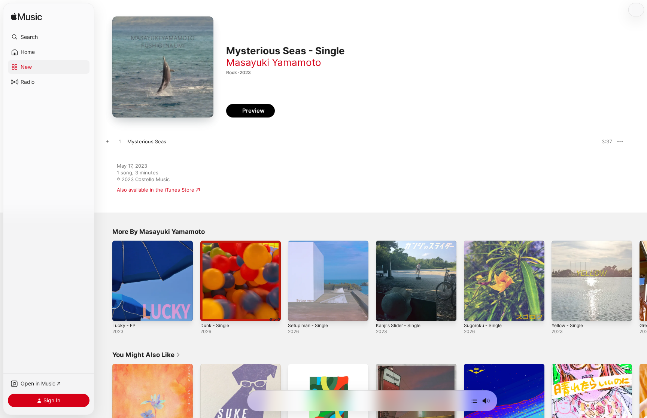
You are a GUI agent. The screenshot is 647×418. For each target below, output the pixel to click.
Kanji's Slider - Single (400, 244)
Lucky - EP (124, 244)
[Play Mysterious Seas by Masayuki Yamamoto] (119, 141)
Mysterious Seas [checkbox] (146, 141)
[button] (48, 37)
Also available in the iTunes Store (155, 190)
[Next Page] (639, 280)
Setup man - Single (310, 244)
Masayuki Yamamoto (273, 62)
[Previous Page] (105, 280)
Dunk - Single (216, 244)
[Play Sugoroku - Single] (473, 311)
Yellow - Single (569, 244)
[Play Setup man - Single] (297, 311)
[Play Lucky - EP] (121, 311)
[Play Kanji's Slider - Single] (385, 311)
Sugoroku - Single (485, 244)
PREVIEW (604, 141)
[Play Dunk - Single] (209, 311)
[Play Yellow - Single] (560, 311)
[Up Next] (474, 401)
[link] (146, 355)
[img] (26, 17)
